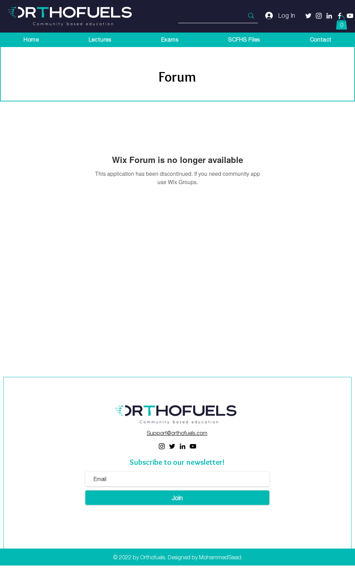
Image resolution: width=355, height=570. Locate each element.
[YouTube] (193, 446)
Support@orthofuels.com (177, 433)
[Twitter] (308, 16)
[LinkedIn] (183, 446)
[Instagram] (162, 446)
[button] (341, 23)
